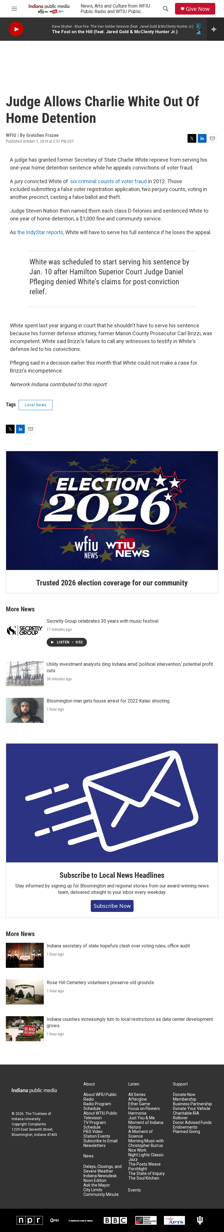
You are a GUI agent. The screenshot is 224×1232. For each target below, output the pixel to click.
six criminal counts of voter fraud (108, 181)
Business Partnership (192, 1104)
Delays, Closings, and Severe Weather (102, 1168)
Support (180, 1084)
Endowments (185, 1127)
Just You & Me (141, 1118)
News (88, 1156)
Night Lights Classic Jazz (146, 1157)
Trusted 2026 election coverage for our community (112, 582)
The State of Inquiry (146, 1173)
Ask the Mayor (96, 1185)
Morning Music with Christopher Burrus (146, 1143)
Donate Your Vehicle (191, 1108)
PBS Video (93, 1131)
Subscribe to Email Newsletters (100, 1143)
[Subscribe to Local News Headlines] (112, 803)
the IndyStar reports (40, 232)
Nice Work (137, 1150)
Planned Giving (186, 1131)
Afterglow (137, 1099)
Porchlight (137, 1169)
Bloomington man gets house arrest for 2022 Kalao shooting (108, 701)
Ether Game (139, 1104)
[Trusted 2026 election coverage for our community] (112, 510)
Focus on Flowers (144, 1108)
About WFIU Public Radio (100, 1097)
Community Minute (101, 1194)
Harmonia (137, 1113)
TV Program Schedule (94, 1124)
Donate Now (184, 1094)
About (89, 1084)
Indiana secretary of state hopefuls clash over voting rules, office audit (118, 946)
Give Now (197, 9)
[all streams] (215, 29)
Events (134, 1190)
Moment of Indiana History (145, 1124)
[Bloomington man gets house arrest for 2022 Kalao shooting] (25, 710)
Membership (184, 1099)
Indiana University (26, 1119)
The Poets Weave (144, 1164)
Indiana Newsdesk (100, 1176)
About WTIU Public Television (100, 1115)
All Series (137, 1094)
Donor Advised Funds (192, 1122)
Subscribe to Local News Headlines (112, 875)
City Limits (92, 1190)
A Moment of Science (140, 1134)
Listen (133, 1084)
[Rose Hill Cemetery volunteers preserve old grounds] (25, 992)
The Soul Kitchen (143, 1178)
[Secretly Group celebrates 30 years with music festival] (25, 630)
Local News (35, 405)
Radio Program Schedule (97, 1106)
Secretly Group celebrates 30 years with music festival (102, 621)
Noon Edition (94, 1180)
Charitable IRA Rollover (186, 1115)
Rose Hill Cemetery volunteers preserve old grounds (100, 982)
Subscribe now (112, 905)
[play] (16, 29)
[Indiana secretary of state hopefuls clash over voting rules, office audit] (25, 955)
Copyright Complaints (29, 1124)
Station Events (96, 1136)
